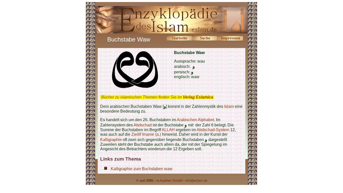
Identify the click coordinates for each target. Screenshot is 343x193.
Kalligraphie (111, 139)
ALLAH (168, 130)
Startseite (179, 38)
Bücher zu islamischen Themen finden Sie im (157, 97)
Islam (229, 106)
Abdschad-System (213, 130)
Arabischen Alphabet (195, 120)
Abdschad (143, 125)
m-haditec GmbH (169, 180)
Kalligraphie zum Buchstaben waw (142, 169)
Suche (205, 38)
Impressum (230, 38)
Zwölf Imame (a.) (146, 134)
